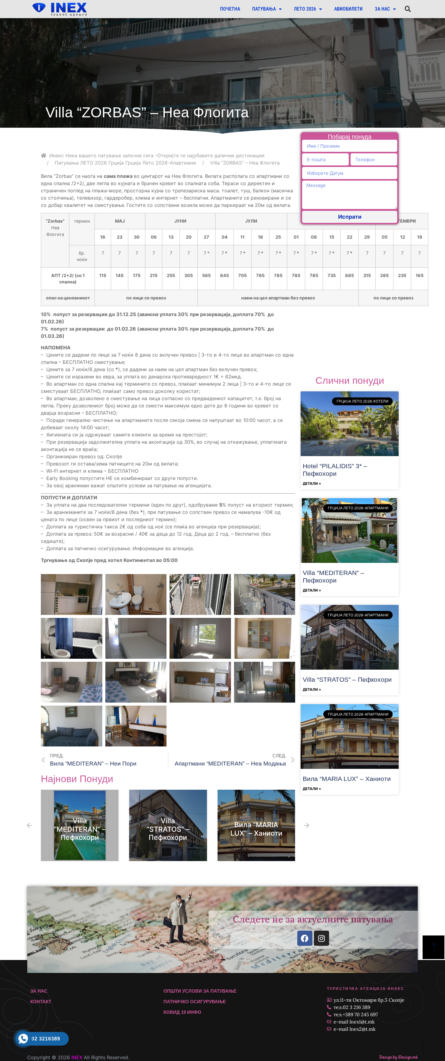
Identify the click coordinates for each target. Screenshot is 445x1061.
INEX (76, 1057)
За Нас (382, 9)
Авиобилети (348, 9)
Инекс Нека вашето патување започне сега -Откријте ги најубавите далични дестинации (157, 155)
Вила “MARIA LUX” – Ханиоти (256, 829)
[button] (407, 9)
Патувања (264, 9)
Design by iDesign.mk (398, 1057)
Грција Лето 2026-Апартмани (160, 163)
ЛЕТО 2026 (305, 9)
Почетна (230, 9)
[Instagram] (321, 938)
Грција (116, 163)
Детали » (312, 483)
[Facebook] (304, 938)
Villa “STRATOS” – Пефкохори (168, 829)
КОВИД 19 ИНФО (182, 1012)
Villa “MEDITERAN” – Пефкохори (80, 829)
